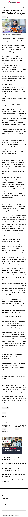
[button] (2, 2)
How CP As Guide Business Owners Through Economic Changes (12, 469)
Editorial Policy (5, 498)
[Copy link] (11, 416)
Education (4, 17)
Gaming (16, 429)
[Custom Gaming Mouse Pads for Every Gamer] (20, 427)
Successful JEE (5, 407)
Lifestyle (3, 429)
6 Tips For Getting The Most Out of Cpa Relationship (13, 480)
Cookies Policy (5, 501)
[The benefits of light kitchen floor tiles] (8, 427)
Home (3, 7)
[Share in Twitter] (5, 416)
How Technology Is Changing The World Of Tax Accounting (14, 464)
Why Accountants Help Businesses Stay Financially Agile (13, 475)
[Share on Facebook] (3, 416)
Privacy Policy (5, 505)
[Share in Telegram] (8, 416)
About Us (4, 495)
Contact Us (4, 508)
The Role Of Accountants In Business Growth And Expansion (13, 458)
